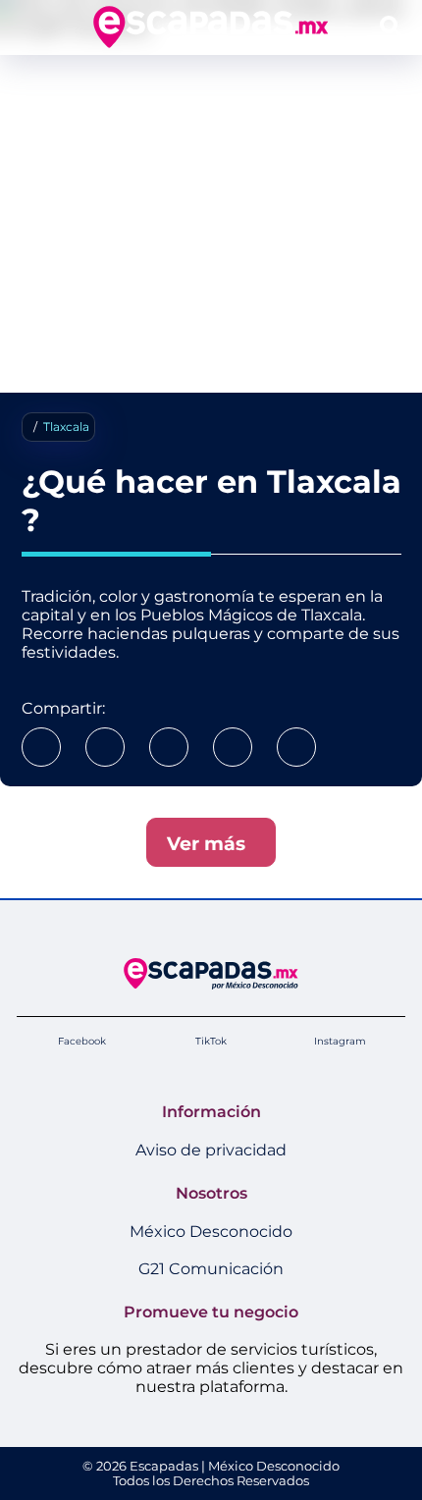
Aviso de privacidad (211, 1150)
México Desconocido (211, 1231)
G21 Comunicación (211, 1268)
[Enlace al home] (210, 27)
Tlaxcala (66, 426)
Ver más (211, 843)
